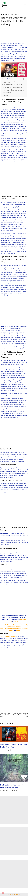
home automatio (18, 624)
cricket (22, 619)
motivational (4, 623)
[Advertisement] (14, 35)
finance (11, 628)
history (6, 628)
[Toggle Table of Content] (23, 79)
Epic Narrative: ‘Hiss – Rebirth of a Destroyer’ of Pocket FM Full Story (13, 88)
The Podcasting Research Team (7, 636)
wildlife (18, 630)
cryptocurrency (17, 628)
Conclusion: (5, 95)
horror (14, 621)
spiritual (10, 623)
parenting (18, 623)
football (24, 628)
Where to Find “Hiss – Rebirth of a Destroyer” (12, 93)
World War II (10, 624)
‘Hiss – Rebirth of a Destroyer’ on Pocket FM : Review (12, 85)
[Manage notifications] (3, 893)
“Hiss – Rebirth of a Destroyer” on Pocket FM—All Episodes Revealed (13, 91)
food (14, 623)
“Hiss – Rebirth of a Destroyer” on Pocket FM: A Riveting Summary (13, 81)
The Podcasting (5, 750)
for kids (5, 624)
